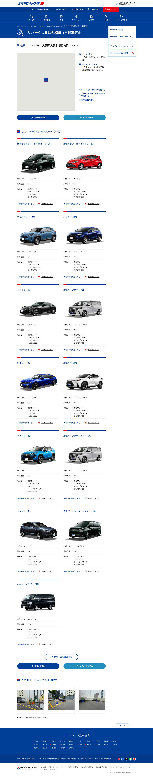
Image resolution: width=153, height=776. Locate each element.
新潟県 (115, 741)
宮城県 (45, 741)
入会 (106, 20)
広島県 (36, 748)
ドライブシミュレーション (118, 46)
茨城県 (54, 741)
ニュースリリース (61, 767)
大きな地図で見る (87, 100)
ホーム (19, 26)
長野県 (54, 744)
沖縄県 (71, 748)
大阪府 (41, 26)
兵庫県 (97, 744)
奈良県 (106, 744)
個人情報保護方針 (74, 767)
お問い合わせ (21, 759)
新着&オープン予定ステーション (120, 38)
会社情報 (43, 767)
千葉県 (89, 741)
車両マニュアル (47, 204)
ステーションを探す (30, 26)
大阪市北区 (50, 26)
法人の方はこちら (77, 9)
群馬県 (71, 741)
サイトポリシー (32, 759)
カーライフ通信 (121, 20)
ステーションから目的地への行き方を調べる (93, 95)
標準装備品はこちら (26, 204)
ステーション (76, 20)
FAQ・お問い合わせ (61, 9)
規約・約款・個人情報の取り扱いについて (52, 759)
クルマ (91, 20)
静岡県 (62, 744)
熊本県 (62, 748)
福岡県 (54, 748)
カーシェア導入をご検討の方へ (40, 9)
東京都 (97, 741)
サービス (31, 20)
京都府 (80, 744)
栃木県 (62, 741)
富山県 (36, 744)
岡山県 (115, 744)
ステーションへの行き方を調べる (93, 90)
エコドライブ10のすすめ (103, 759)
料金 (61, 20)
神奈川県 (107, 741)
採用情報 (51, 767)
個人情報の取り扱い (101, 767)
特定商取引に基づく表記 (76, 759)
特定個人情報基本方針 (87, 767)
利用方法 (46, 20)
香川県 (45, 748)
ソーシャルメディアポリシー (49, 769)
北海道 (36, 741)
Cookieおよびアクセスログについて (120, 767)
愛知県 (71, 744)
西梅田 (58, 26)
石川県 (45, 744)
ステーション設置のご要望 (118, 53)
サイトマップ (89, 759)
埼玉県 (80, 741)
